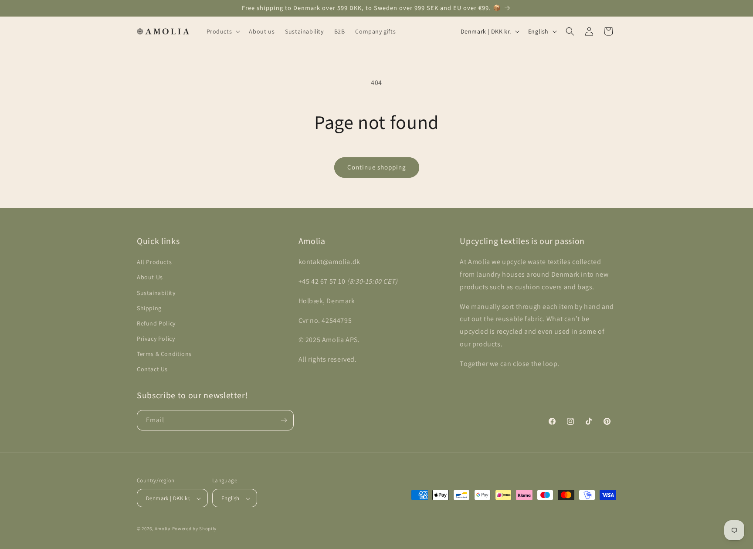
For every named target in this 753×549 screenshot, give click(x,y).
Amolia (163, 529)
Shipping (149, 308)
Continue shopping (376, 167)
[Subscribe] (283, 420)
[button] (222, 31)
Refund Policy (156, 323)
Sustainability (156, 293)
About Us (150, 277)
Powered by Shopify (194, 529)
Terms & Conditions (164, 354)
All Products (154, 262)
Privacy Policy (156, 338)
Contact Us (152, 369)
